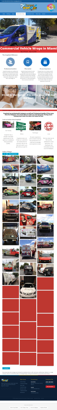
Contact (43, 14)
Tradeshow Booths (23, 390)
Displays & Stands (43, 407)
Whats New (38, 14)
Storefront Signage (34, 407)
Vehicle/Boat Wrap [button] (20, 14)
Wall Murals (22, 392)
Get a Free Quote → (50, 386)
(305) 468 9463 (7, 1)
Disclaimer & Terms (37, 398)
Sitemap (42, 398)
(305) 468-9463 (49, 382)
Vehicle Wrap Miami (13, 154)
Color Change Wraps (24, 407)
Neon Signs (22, 385)
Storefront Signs (23, 387)
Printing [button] (8, 14)
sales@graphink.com (18, 1)
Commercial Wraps (23, 383)
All (4, 154)
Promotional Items (30, 14)
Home (4, 14)
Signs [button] (13, 14)
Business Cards (23, 388)
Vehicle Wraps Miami (14, 407)
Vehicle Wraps (22, 381)
